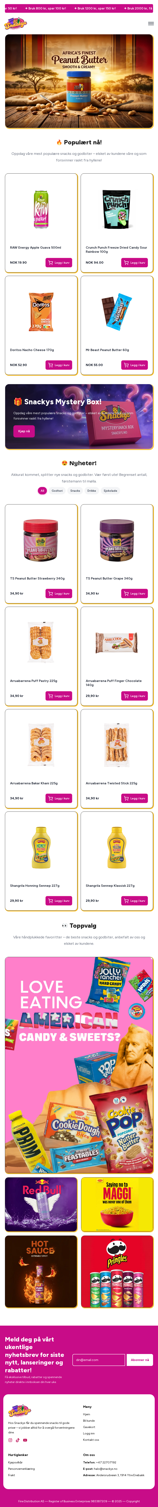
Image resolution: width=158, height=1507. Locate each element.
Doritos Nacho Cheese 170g (32, 350)
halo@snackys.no (105, 1469)
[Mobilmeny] (151, 23)
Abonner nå (140, 1360)
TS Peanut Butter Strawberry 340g (37, 578)
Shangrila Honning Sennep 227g (34, 886)
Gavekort (89, 1427)
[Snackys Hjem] (15, 23)
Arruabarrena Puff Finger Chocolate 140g (114, 683)
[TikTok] (17, 1440)
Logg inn (89, 1433)
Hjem (86, 1414)
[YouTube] (25, 1440)
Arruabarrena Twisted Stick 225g (111, 783)
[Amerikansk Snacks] (117, 1272)
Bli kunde (89, 1420)
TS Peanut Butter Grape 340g (109, 578)
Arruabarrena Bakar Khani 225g (34, 783)
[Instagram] (10, 1440)
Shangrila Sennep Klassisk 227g (110, 886)
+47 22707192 (106, 1462)
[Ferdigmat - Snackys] (117, 1204)
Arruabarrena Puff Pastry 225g (33, 681)
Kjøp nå (24, 431)
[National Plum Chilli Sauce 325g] (41, 1272)
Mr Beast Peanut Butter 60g (107, 350)
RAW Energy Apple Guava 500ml (35, 247)
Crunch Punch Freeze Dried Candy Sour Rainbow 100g (116, 250)
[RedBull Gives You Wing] (41, 1204)
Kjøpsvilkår (15, 1462)
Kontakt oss (91, 1440)
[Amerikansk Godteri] (79, 1065)
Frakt (11, 1475)
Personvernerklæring (21, 1469)
